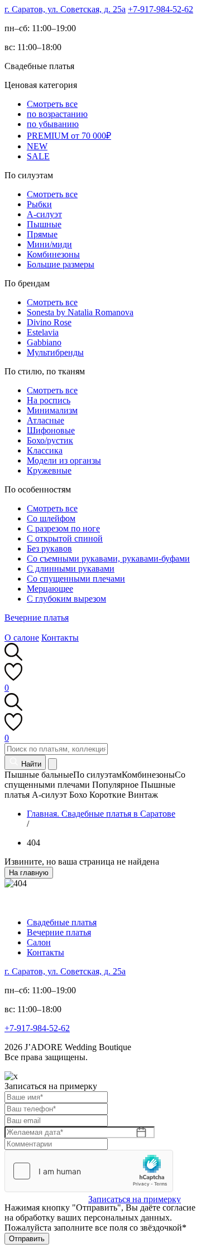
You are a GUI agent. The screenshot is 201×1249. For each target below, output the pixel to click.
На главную (29, 873)
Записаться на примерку (134, 1199)
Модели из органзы (64, 460)
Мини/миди (49, 244)
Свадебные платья (62, 922)
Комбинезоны (53, 254)
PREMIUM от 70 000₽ (69, 135)
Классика (45, 450)
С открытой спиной (65, 538)
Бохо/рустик (50, 440)
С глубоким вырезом (66, 598)
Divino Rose (49, 322)
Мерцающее (50, 588)
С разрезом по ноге (63, 528)
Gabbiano (44, 342)
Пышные (44, 224)
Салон (39, 942)
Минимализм (52, 410)
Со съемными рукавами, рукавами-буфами (108, 558)
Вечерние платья (36, 617)
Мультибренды (55, 352)
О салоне (21, 637)
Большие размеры (60, 264)
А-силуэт (44, 214)
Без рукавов (49, 548)
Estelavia (43, 332)
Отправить (27, 1239)
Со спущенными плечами (76, 578)
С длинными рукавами (70, 568)
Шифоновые (51, 430)
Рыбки (39, 204)
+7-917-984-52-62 (160, 9)
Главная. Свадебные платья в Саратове (101, 813)
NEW (37, 146)
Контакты (60, 637)
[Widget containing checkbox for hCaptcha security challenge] (88, 1171)
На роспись (48, 400)
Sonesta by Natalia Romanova (80, 312)
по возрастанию (57, 114)
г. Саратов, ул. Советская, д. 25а (65, 9)
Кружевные (49, 470)
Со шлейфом (51, 518)
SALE (38, 156)
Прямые (42, 234)
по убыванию (53, 124)
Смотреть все (52, 104)
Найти (30, 764)
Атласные (45, 420)
